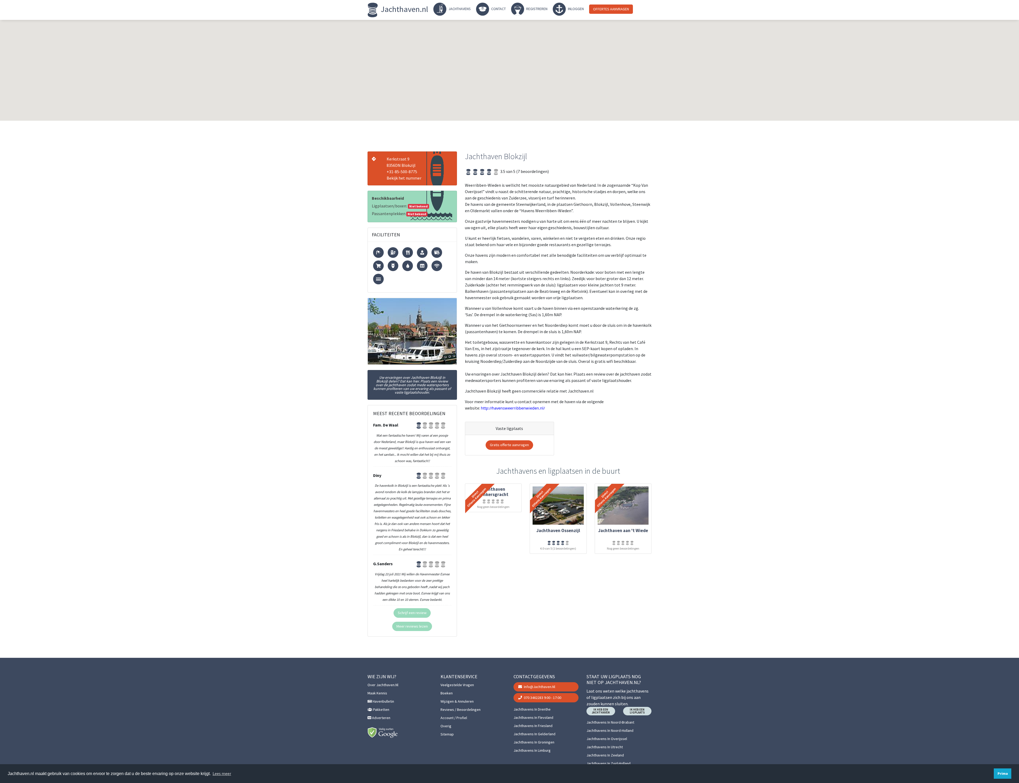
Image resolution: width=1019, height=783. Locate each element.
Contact (498, 8)
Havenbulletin (383, 701)
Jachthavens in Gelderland (534, 734)
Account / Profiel (454, 717)
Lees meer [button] (222, 773)
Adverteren (380, 717)
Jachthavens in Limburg (532, 750)
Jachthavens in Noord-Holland (609, 730)
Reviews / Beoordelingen (461, 709)
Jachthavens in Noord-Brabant (610, 722)
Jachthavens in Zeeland (605, 755)
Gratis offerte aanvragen (509, 444)
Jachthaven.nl (403, 9)
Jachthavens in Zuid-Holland (608, 763)
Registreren (536, 8)
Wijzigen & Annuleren (457, 701)
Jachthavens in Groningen (533, 742)
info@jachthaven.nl (539, 686)
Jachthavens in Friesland (532, 725)
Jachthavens (459, 8)
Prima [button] (1003, 773)
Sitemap (447, 734)
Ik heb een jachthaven (601, 711)
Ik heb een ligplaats (637, 711)
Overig (446, 726)
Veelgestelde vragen (457, 684)
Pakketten (380, 709)
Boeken (447, 693)
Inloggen (575, 8)
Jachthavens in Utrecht (604, 747)
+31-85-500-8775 (402, 171)
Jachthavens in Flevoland (533, 717)
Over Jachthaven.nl (383, 684)
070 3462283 (542, 697)
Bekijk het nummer (404, 178)
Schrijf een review (412, 612)
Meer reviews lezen (412, 626)
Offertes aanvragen (611, 9)
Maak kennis (377, 693)
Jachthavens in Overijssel (606, 738)
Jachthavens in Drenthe (532, 709)
